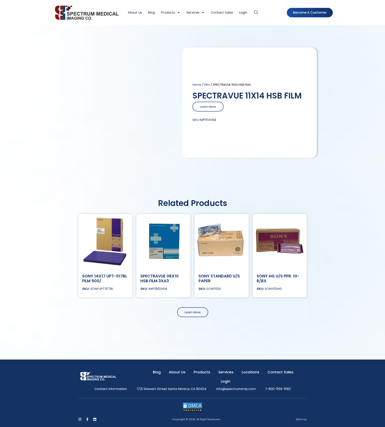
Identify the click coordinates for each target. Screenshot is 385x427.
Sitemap (301, 419)
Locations (250, 372)
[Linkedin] (94, 419)
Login (243, 12)
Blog (151, 12)
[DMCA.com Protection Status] (192, 411)
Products (168, 12)
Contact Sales (222, 12)
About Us (135, 12)
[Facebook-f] (87, 419)
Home (196, 85)
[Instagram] (80, 419)
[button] (256, 13)
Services (193, 12)
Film (207, 85)
